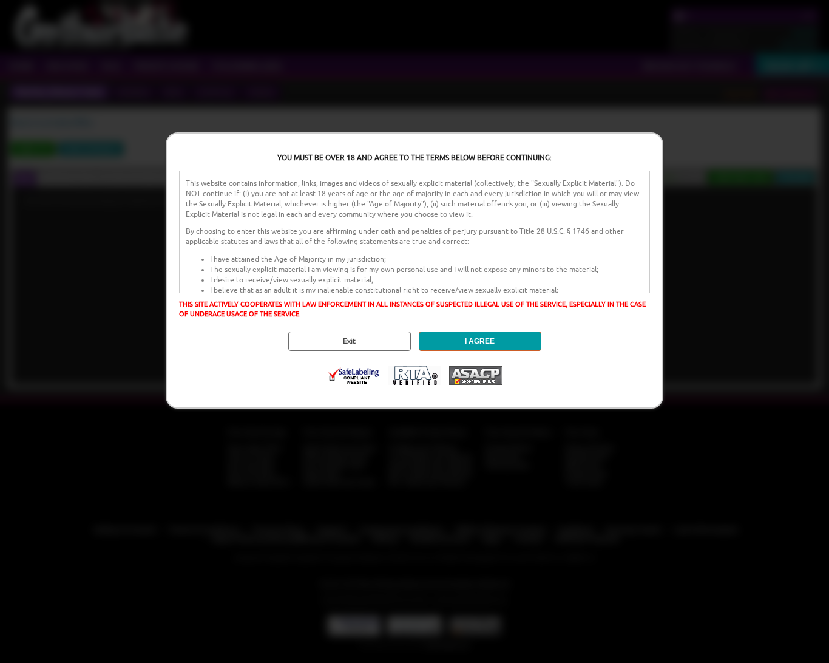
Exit (349, 341)
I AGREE (480, 341)
